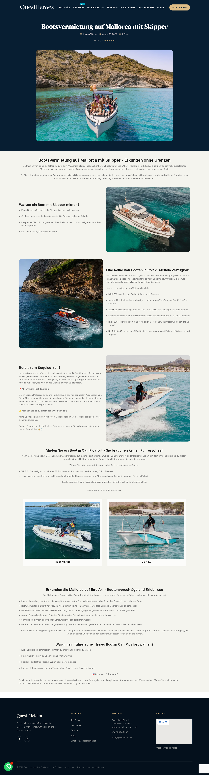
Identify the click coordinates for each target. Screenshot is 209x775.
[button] (8, 766)
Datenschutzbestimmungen (83, 741)
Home (96, 40)
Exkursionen (76, 725)
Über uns (75, 730)
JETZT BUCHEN (179, 7)
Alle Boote (76, 720)
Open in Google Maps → (168, 748)
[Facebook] (19, 739)
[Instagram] (27, 739)
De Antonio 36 (115, 331)
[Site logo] (37, 7)
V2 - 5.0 (147, 561)
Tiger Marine (62, 561)
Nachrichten (108, 40)
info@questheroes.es (122, 737)
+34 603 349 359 (120, 732)
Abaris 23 (112, 309)
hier (119, 490)
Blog (73, 735)
